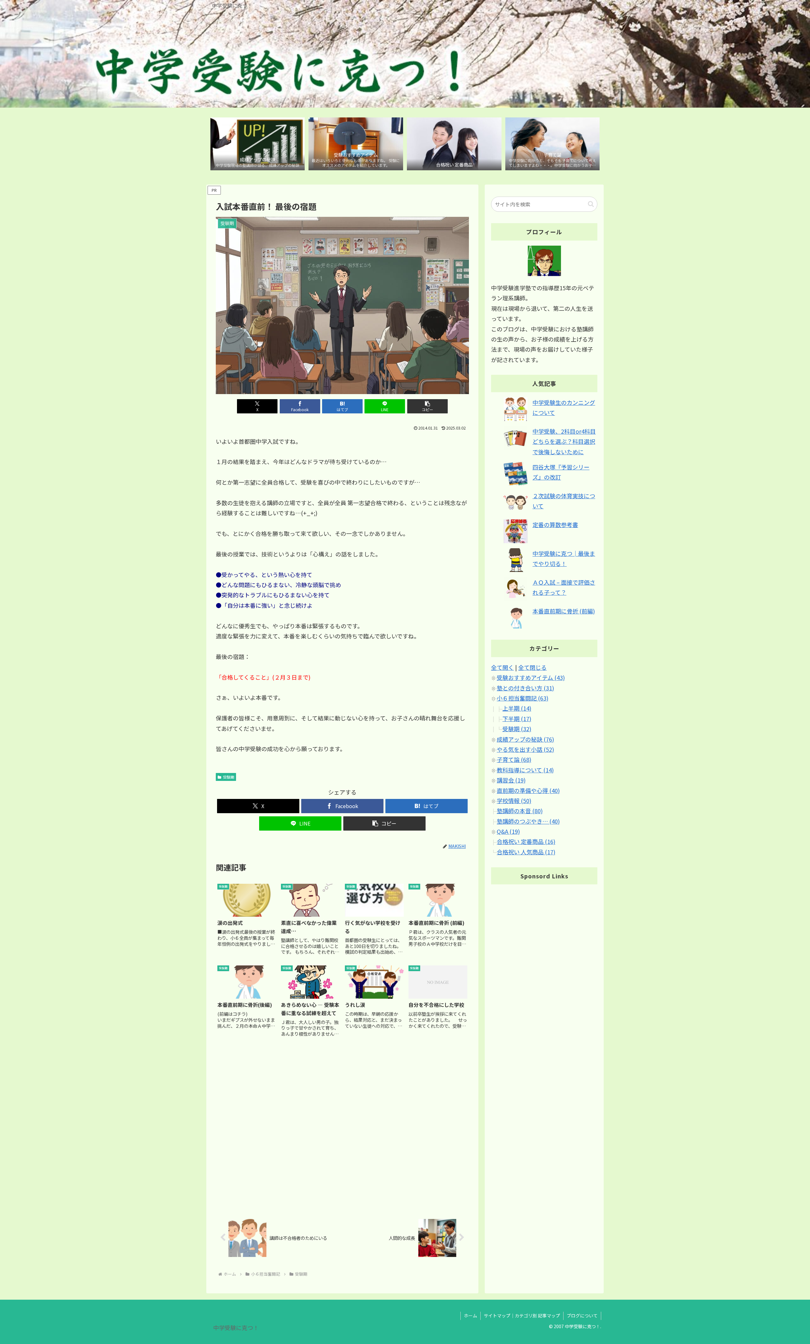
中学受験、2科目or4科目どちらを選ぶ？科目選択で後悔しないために (564, 441)
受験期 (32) (516, 729)
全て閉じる (532, 667)
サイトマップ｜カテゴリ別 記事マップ (522, 1315)
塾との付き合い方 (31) (525, 688)
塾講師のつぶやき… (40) (528, 821)
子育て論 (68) (514, 759)
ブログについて (582, 1315)
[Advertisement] (342, 1128)
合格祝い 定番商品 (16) (526, 841)
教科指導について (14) (525, 770)
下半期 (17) (516, 718)
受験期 (228, 777)
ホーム (470, 1315)
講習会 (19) (511, 780)
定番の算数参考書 (555, 524)
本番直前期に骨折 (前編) (564, 611)
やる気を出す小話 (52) (525, 749)
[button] (427, 406)
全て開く (502, 667)
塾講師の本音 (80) (520, 811)
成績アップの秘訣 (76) (525, 739)
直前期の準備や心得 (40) (528, 790)
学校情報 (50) (514, 800)
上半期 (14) (516, 708)
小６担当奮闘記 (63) (522, 698)
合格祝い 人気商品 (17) (526, 852)
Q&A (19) (508, 831)
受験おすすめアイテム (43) (531, 677)
